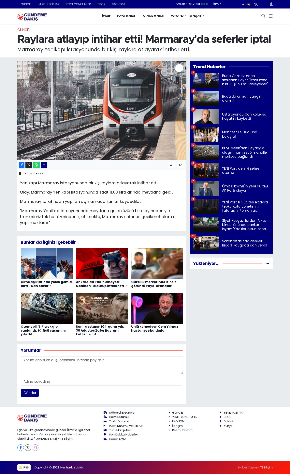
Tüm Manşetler (120, 430)
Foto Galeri (127, 16)
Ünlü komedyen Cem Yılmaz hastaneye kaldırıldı (154, 328)
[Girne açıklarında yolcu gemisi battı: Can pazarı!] (47, 263)
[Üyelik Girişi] (269, 4)
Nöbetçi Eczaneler (122, 412)
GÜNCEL (26, 4)
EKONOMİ (118, 4)
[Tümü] (267, 263)
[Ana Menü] (271, 16)
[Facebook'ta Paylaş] (21, 165)
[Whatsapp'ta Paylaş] (36, 165)
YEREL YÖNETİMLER (78, 4)
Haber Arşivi (117, 439)
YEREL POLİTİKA (48, 4)
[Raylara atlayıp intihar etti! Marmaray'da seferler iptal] (101, 110)
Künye (228, 426)
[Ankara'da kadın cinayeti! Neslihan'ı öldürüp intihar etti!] (102, 263)
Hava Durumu (119, 417)
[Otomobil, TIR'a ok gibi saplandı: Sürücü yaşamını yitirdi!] (47, 308)
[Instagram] (35, 447)
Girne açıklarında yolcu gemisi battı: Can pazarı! (46, 284)
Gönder (29, 392)
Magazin (197, 16)
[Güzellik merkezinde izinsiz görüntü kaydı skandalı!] (157, 263)
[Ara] (263, 16)
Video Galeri (153, 16)
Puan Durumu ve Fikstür (126, 426)
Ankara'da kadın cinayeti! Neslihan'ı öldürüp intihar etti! (101, 284)
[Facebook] (20, 447)
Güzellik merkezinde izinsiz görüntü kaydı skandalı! (153, 284)
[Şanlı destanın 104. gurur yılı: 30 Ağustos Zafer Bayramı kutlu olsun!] (102, 308)
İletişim (177, 426)
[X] (28, 447)
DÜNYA (228, 421)
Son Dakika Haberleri (123, 434)
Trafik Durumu (119, 421)
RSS (26, 467)
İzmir (106, 16)
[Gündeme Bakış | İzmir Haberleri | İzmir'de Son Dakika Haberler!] (32, 16)
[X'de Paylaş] (28, 165)
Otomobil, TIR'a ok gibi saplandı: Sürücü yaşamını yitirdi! (43, 330)
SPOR (101, 4)
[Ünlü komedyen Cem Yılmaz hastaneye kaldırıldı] (157, 308)
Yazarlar (178, 16)
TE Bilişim (266, 467)
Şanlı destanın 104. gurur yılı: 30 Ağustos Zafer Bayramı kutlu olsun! (100, 330)
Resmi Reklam (182, 430)
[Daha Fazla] (44, 165)
